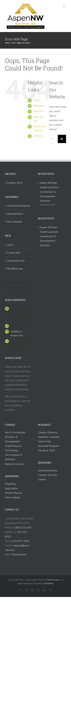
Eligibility (10, 483)
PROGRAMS (39, 105)
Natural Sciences (14, 464)
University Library (47, 470)
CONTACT (38, 136)
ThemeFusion (18, 554)
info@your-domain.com (17, 333)
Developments (15, 213)
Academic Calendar (48, 436)
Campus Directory (48, 432)
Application (11, 488)
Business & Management (12, 439)
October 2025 (14, 182)
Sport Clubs (44, 441)
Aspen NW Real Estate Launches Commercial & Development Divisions (49, 191)
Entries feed (13, 252)
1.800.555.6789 (22, 527)
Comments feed (15, 260)
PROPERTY (38, 111)
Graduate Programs (48, 445)
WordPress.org (15, 268)
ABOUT (36, 100)
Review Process (13, 492)
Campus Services (47, 474)
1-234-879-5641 (20, 541)
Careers (42, 479)
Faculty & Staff (46, 450)
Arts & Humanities (15, 432)
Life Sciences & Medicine (13, 457)
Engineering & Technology (13, 448)
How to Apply (12, 497)
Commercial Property (18, 205)
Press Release (14, 221)
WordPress (49, 583)
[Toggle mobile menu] (64, 6)
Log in (10, 244)
